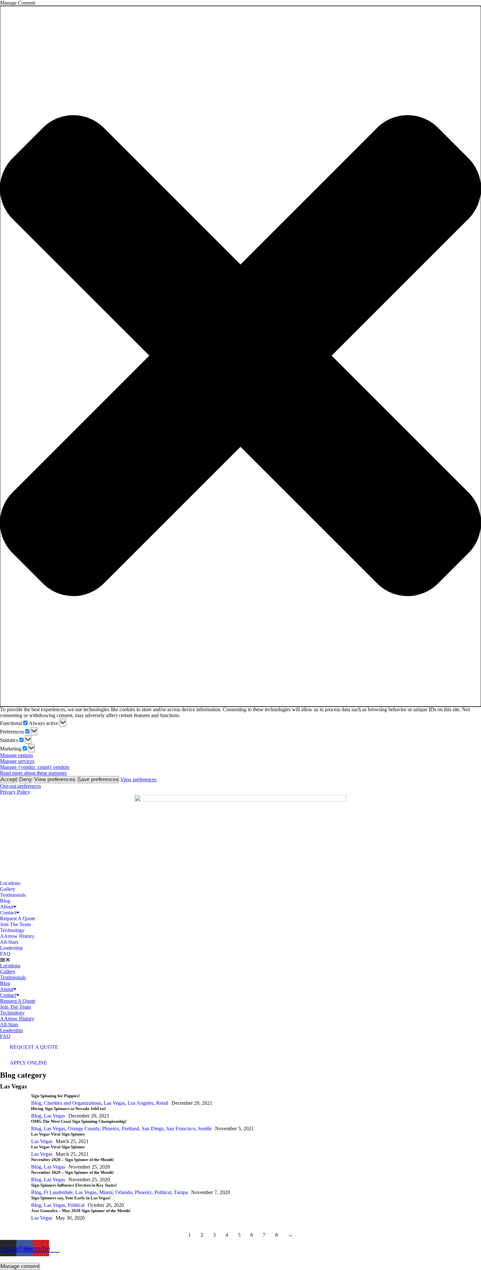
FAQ (5, 954)
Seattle (205, 1128)
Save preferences (98, 779)
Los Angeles (140, 1103)
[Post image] (13, 1099)
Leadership (11, 948)
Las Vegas (114, 1103)
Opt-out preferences (20, 786)
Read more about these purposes (33, 773)
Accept (9, 779)
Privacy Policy (15, 792)
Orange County (83, 1128)
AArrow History (17, 936)
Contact (8, 912)
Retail (162, 1103)
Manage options (16, 755)
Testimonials (13, 895)
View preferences (54, 779)
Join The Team (15, 924)
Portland (130, 1128)
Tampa (181, 1192)
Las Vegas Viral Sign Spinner (58, 1134)
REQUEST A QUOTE (34, 1047)
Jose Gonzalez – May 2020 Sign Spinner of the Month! (81, 1210)
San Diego (153, 1128)
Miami (106, 1192)
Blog (5, 901)
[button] (240, 356)
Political (162, 1192)
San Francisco (180, 1128)
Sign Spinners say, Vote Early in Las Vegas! (71, 1197)
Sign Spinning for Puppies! (55, 1095)
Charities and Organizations (72, 1103)
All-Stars (9, 942)
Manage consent (20, 1266)
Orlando (123, 1192)
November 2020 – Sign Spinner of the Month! (72, 1159)
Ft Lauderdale (58, 1192)
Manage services (17, 761)
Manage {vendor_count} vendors (34, 767)
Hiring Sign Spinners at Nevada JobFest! (68, 1108)
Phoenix (110, 1128)
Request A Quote (17, 918)
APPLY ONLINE (28, 1063)
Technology (12, 930)
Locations (10, 883)
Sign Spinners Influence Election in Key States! (74, 1185)
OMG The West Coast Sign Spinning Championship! (79, 1121)
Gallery (7, 889)
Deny (25, 779)
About (6, 906)
